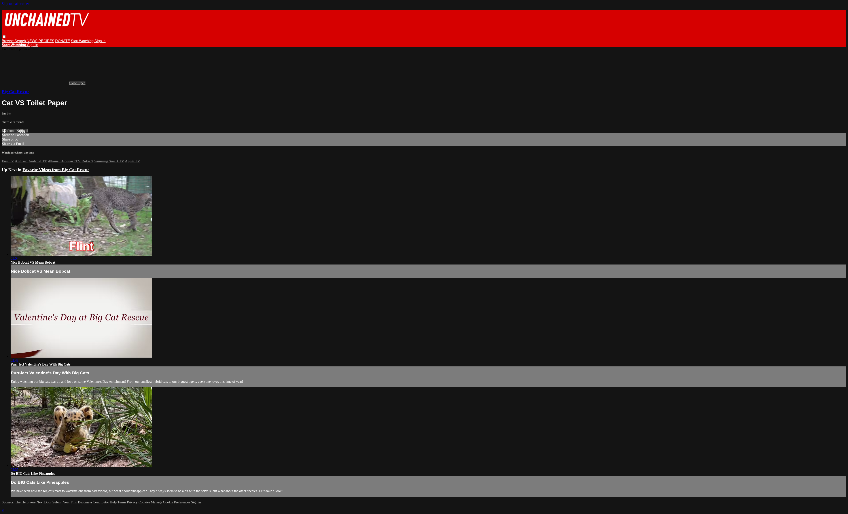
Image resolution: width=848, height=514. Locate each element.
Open (81, 83)
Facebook (9, 131)
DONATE (62, 41)
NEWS (32, 41)
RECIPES (46, 41)
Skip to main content (16, 4)
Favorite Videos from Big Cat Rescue (56, 169)
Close (73, 83)
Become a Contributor (93, 502)
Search (21, 41)
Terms (122, 502)
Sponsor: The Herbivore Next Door (26, 502)
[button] (4, 36)
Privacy (132, 502)
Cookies (144, 502)
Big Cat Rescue (15, 91)
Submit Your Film (64, 502)
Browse (8, 41)
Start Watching (83, 41)
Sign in (100, 41)
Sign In (32, 45)
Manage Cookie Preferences (171, 502)
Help (113, 502)
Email (24, 131)
